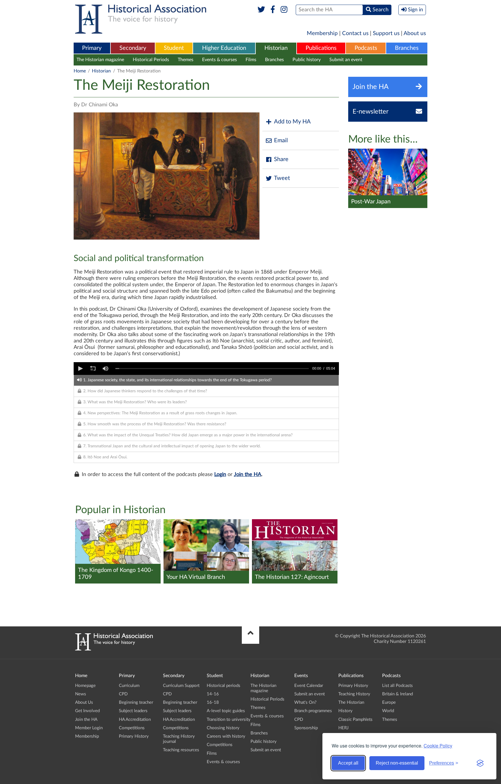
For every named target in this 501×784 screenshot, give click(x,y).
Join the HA (247, 474)
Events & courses (219, 59)
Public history (307, 59)
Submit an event (345, 59)
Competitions (132, 728)
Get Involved (87, 711)
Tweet (282, 178)
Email (281, 140)
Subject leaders (133, 711)
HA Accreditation (135, 719)
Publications (321, 48)
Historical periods (223, 685)
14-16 (213, 694)
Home (80, 71)
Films (251, 59)
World (388, 711)
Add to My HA (292, 122)
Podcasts (366, 48)
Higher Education (224, 48)
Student (174, 48)
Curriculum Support (181, 685)
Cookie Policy (438, 745)
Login (220, 474)
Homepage (85, 685)
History (345, 711)
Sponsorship (306, 728)
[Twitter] (261, 10)
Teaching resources (181, 750)
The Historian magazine (100, 59)
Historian (276, 48)
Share (281, 159)
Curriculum (129, 685)
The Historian (351, 702)
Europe (389, 702)
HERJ (343, 728)
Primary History (134, 736)
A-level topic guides (226, 711)
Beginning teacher (136, 702)
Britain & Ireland (397, 694)
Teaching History (354, 694)
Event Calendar (308, 685)
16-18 (213, 702)
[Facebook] (272, 10)
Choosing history (223, 728)
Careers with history (226, 736)
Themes (185, 59)
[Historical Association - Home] (114, 649)
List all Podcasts (397, 685)
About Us (84, 702)
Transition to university (229, 719)
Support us (386, 33)
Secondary (132, 48)
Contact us (355, 33)
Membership (322, 33)
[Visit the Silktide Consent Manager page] (480, 763)
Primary (91, 48)
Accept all (348, 763)
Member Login (89, 728)
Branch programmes (313, 711)
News (80, 694)
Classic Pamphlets (355, 719)
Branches (407, 48)
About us (415, 33)
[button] (80, 368)
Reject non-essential (397, 763)
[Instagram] (284, 10)
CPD (123, 694)
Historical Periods (151, 59)
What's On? (305, 702)
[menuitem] (91, 48)
